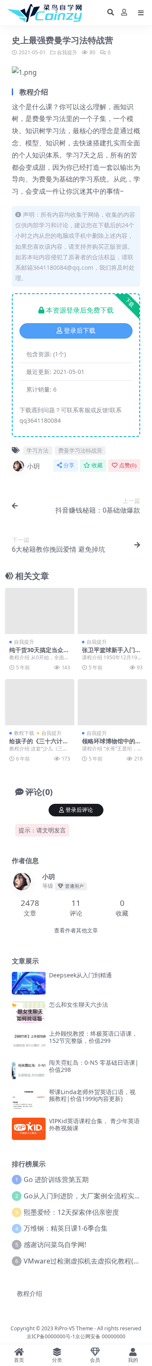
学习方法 (38, 450)
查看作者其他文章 (76, 930)
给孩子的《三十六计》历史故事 (38, 744)
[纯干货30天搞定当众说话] (39, 611)
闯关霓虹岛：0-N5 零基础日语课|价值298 (93, 1066)
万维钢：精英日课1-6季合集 (66, 1228)
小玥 (33, 466)
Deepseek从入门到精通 (80, 975)
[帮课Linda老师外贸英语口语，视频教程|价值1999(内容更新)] (29, 1100)
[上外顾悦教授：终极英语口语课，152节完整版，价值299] (29, 1041)
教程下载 (24, 733)
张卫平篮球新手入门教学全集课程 (111, 653)
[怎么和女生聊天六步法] (29, 1012)
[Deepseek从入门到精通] (29, 983)
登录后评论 (79, 810)
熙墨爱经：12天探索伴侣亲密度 (71, 1212)
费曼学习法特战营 (80, 450)
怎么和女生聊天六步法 (78, 1004)
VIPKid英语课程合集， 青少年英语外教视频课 (94, 1124)
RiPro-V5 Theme (73, 1328)
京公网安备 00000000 (100, 1336)
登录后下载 (79, 330)
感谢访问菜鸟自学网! (55, 1244)
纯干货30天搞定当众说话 (39, 653)
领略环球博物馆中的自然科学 (111, 744)
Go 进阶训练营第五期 (56, 1179)
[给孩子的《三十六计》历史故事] (39, 702)
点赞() (127, 465)
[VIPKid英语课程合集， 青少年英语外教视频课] (29, 1129)
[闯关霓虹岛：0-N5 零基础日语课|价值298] (29, 1070)
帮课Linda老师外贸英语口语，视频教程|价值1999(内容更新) (92, 1095)
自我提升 (67, 52)
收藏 (97, 465)
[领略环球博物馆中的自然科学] (112, 702)
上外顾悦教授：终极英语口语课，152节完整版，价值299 (93, 1037)
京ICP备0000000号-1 (51, 1336)
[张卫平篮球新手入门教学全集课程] (112, 611)
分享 (68, 465)
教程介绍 (29, 1293)
